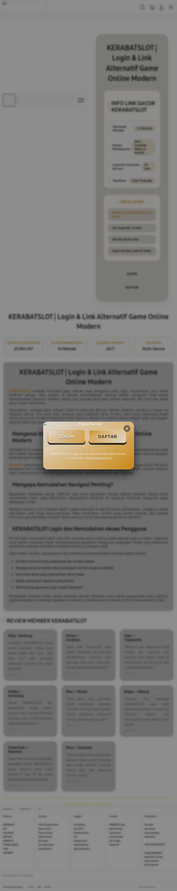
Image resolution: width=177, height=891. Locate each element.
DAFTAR (107, 436)
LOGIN (66, 436)
